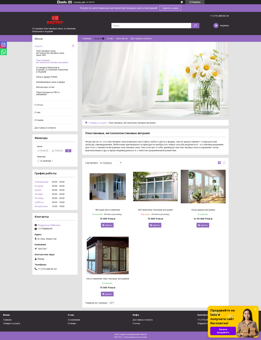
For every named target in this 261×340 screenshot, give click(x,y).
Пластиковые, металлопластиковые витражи (52, 61)
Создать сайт (79, 2)
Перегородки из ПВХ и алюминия (48, 93)
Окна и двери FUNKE (46, 77)
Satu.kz (144, 334)
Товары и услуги (97, 122)
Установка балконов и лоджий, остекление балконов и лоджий (52, 69)
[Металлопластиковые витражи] (155, 186)
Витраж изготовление (107, 209)
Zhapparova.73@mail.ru (49, 225)
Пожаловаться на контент (135, 337)
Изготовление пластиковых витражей (107, 278)
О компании (74, 319)
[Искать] (195, 25)
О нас (110, 38)
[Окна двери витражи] (203, 186)
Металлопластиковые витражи (155, 209)
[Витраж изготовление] (107, 186)
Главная (86, 38)
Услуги (97, 38)
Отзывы (39, 119)
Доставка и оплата (141, 38)
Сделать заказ (170, 8)
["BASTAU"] (55, 19)
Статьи (39, 104)
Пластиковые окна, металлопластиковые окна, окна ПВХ (50, 53)
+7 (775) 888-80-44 (206, 319)
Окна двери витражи (203, 209)
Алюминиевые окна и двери (50, 82)
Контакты (121, 38)
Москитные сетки (45, 87)
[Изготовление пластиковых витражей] (107, 255)
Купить (108, 225)
